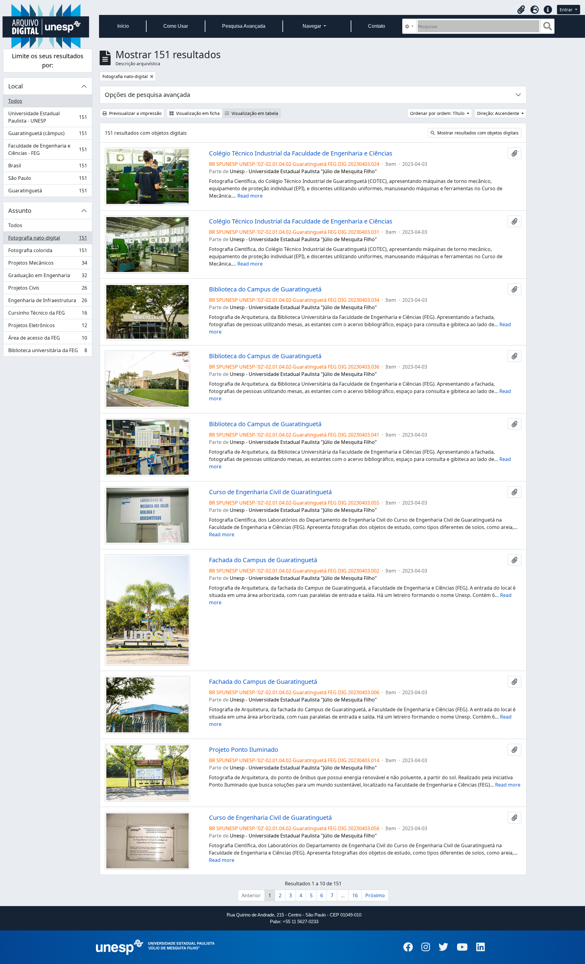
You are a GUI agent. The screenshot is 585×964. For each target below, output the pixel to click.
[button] (521, 9)
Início (123, 26)
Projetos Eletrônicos (47, 327)
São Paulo (47, 179)
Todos (15, 101)
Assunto (19, 210)
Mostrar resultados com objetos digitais (477, 133)
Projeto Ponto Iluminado (243, 749)
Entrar (567, 9)
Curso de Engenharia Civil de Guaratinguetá (270, 492)
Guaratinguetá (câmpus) (47, 135)
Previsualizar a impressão (134, 113)
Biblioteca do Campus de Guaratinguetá (265, 289)
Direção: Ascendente (498, 113)
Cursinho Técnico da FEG (47, 314)
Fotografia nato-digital (47, 239)
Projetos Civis (47, 289)
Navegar (312, 26)
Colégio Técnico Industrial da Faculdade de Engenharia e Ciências (300, 153)
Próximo (375, 895)
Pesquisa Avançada (243, 26)
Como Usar (175, 26)
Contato (376, 26)
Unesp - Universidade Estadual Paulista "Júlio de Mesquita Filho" (303, 171)
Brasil (47, 167)
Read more (250, 195)
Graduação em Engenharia (47, 277)
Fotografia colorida (47, 252)
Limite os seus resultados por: (47, 60)
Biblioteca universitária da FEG (47, 351)
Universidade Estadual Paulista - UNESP (47, 117)
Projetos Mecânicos (47, 264)
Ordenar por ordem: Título (438, 113)
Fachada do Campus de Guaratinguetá (263, 560)
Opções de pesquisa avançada (147, 95)
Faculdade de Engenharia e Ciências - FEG (47, 149)
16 (355, 895)
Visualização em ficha (197, 113)
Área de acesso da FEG (47, 339)
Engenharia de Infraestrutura (47, 302)
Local (15, 86)
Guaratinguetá (47, 192)
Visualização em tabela (254, 113)
